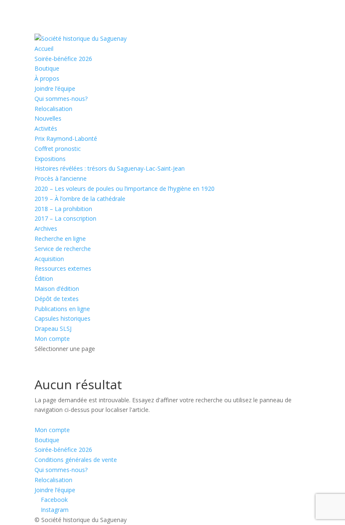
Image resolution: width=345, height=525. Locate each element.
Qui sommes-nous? (61, 99)
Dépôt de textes (56, 299)
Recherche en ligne (60, 239)
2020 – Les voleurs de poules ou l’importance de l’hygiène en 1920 (124, 189)
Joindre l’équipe (54, 88)
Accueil (43, 49)
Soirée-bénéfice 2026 (63, 59)
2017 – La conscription (65, 218)
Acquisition (49, 259)
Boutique (46, 68)
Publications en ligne (62, 309)
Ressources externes (62, 268)
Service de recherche (62, 249)
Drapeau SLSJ (53, 328)
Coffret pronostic (57, 149)
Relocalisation (53, 109)
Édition (43, 278)
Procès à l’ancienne (60, 178)
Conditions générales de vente (75, 460)
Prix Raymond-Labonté (65, 138)
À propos (46, 78)
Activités (45, 128)
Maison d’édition (56, 289)
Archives (45, 228)
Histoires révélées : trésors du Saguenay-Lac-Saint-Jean (109, 168)
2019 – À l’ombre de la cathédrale (79, 199)
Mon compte (52, 339)
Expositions (50, 159)
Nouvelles (47, 118)
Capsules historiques (62, 318)
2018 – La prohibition (63, 209)
